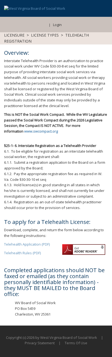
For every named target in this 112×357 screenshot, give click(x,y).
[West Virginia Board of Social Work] (34, 8)
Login (57, 24)
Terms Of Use (76, 342)
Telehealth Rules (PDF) (22, 252)
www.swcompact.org (41, 131)
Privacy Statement (40, 342)
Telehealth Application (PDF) (27, 244)
